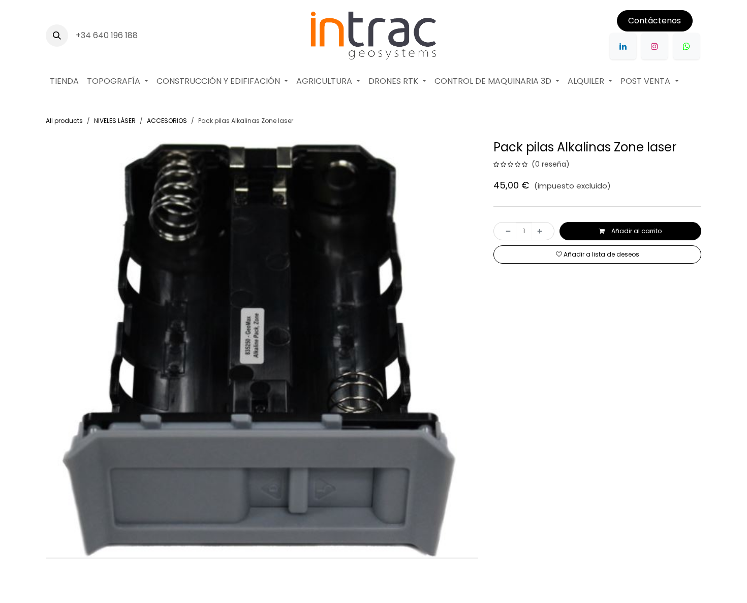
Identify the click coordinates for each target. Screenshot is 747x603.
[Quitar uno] (505, 231)
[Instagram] (654, 46)
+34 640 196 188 (108, 35)
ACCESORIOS (167, 120)
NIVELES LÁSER (115, 120)
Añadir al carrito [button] (636, 231)
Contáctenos (654, 20)
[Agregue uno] (543, 231)
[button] (57, 35)
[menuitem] (64, 81)
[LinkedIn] (623, 46)
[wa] (686, 46)
